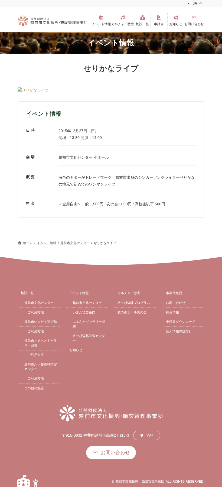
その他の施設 (34, 388)
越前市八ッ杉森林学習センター (40, 366)
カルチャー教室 (128, 293)
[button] (101, 21)
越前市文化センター (39, 303)
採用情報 (172, 312)
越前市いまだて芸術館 (40, 322)
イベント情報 (79, 293)
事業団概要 (174, 293)
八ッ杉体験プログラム (133, 303)
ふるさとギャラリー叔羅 (89, 324)
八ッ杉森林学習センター (89, 338)
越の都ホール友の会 (132, 312)
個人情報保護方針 (179, 331)
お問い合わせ (175, 303)
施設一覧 (27, 293)
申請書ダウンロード (180, 322)
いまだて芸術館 (84, 312)
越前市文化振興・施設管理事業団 (140, 481)
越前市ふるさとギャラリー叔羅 (40, 343)
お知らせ (75, 350)
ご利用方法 (36, 312)
